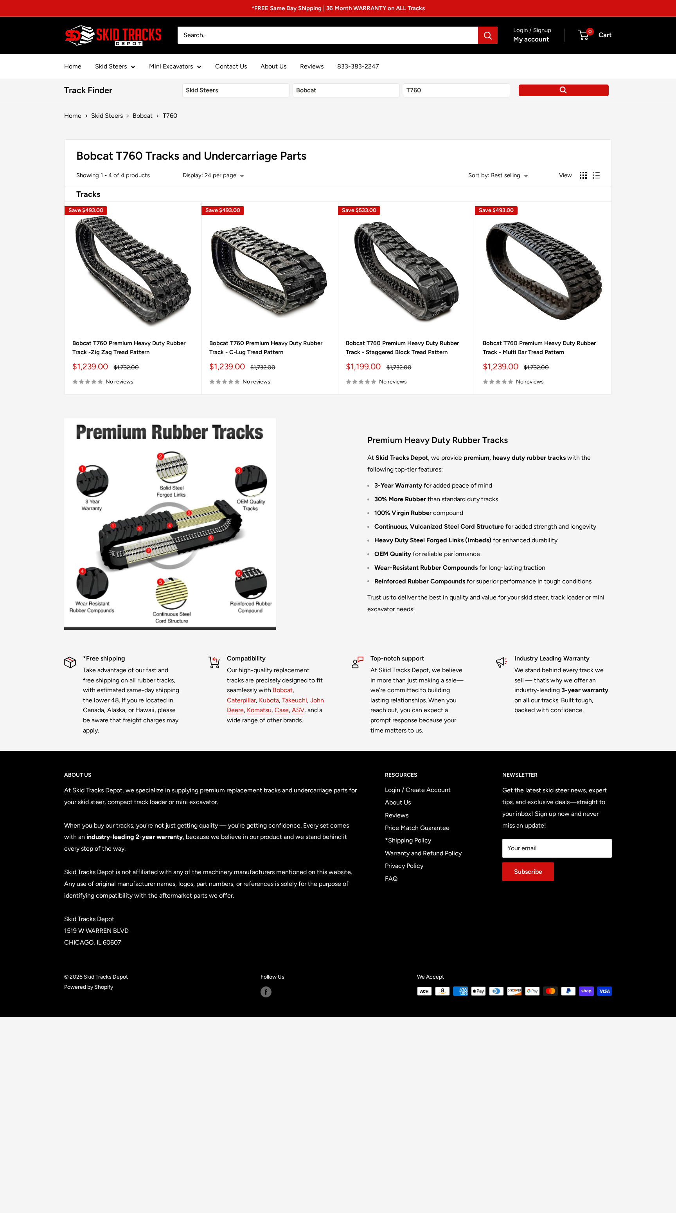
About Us (273, 66)
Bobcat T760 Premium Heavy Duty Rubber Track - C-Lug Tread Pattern (265, 348)
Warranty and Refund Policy (423, 853)
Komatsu (259, 710)
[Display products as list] (596, 175)
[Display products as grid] (583, 175)
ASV (298, 710)
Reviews (312, 66)
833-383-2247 (358, 66)
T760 (170, 115)
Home (72, 66)
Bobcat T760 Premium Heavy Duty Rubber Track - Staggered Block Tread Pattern (402, 348)
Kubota (269, 700)
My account (531, 39)
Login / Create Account (418, 790)
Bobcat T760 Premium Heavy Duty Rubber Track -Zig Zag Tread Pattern (128, 348)
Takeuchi (294, 700)
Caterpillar (241, 700)
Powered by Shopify (88, 987)
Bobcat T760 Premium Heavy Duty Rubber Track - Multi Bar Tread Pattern (539, 348)
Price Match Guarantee (417, 827)
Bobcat (143, 115)
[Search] (488, 35)
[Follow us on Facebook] (266, 991)
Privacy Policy (404, 865)
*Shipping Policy (408, 840)
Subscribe (528, 871)
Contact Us (231, 66)
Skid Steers (111, 66)
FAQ (391, 878)
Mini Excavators (171, 66)
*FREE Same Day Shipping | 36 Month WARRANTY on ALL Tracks (338, 8)
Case (282, 710)
